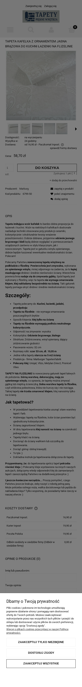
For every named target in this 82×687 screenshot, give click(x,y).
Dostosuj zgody (41, 652)
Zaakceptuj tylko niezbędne (41, 642)
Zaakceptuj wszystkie (41, 663)
